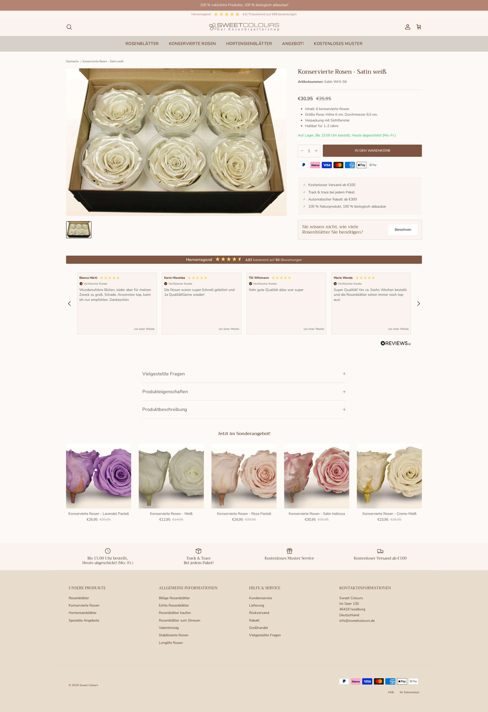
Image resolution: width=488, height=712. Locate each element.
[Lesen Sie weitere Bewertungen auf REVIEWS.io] (395, 344)
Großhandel (258, 627)
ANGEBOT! (293, 44)
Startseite (72, 61)
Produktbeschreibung (164, 409)
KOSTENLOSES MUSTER (338, 44)
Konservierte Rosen (84, 605)
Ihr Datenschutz (409, 692)
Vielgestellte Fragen (163, 374)
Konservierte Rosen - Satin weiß (103, 61)
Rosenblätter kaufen (175, 612)
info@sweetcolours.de (357, 620)
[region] (244, 303)
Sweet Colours (89, 685)
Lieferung (256, 605)
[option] (176, 142)
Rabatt (254, 620)
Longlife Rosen (171, 642)
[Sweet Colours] (244, 27)
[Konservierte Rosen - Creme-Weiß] (389, 475)
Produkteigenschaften (165, 392)
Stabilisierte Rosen (173, 635)
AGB (391, 692)
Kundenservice (260, 598)
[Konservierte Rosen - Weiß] (171, 475)
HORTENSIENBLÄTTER (249, 44)
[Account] (407, 27)
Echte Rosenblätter (174, 605)
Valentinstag (169, 627)
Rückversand (259, 612)
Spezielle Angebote (84, 620)
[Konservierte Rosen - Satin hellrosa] (316, 475)
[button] (70, 304)
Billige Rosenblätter (174, 598)
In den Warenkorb (372, 150)
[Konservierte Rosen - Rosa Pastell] (244, 475)
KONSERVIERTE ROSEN (192, 44)
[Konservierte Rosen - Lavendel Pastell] (98, 475)
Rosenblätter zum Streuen (179, 620)
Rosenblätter (79, 598)
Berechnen (403, 229)
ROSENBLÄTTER (142, 44)
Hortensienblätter (83, 612)
